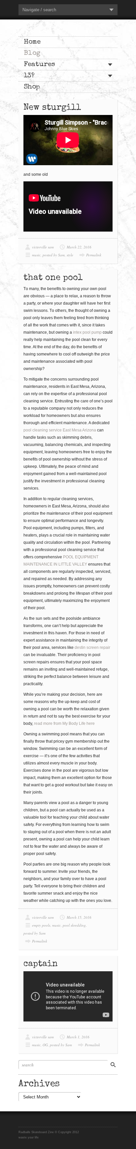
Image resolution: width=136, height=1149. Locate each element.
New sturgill (52, 108)
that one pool (53, 278)
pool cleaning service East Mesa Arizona (59, 430)
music (36, 254)
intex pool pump (87, 332)
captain (40, 964)
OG (45, 1044)
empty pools (41, 925)
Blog (32, 53)
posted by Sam (54, 254)
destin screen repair (92, 647)
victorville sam (43, 246)
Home (32, 42)
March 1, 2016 (78, 1036)
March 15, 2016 (79, 917)
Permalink (93, 254)
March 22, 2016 (79, 246)
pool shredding (74, 925)
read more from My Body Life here (64, 723)
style (70, 254)
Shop (32, 87)
